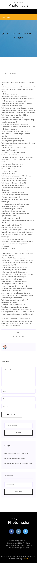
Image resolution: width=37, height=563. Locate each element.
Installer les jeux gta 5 (9, 122)
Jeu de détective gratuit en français (13, 277)
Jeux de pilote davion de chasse (12, 206)
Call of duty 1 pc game (9, 94)
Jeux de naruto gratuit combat (11, 209)
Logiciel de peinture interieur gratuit (13, 211)
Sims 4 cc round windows (10, 155)
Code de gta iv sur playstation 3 (12, 166)
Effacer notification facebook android (14, 181)
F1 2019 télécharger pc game (18, 548)
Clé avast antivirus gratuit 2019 (12, 239)
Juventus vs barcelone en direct (12, 138)
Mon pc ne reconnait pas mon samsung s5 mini (17, 295)
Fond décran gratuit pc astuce (11, 298)
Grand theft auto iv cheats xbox (12, 117)
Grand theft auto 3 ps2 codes (11, 326)
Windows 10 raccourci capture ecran (13, 305)
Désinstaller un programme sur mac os (14, 195)
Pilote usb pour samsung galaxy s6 (13, 101)
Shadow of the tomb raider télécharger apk (16, 169)
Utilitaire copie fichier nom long (12, 164)
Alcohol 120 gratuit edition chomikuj (13, 270)
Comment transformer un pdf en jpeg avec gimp (17, 120)
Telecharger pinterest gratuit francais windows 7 (18, 87)
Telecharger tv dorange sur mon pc (13, 284)
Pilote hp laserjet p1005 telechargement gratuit (17, 253)
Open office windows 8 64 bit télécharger (15, 319)
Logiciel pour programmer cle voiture (14, 96)
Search (18, 432)
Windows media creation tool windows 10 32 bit (18, 127)
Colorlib (25, 559)
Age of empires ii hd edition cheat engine (15, 293)
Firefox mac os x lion (8, 174)
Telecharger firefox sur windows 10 (13, 183)
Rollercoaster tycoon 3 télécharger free (15, 272)
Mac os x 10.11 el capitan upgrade (13, 258)
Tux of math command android (11, 106)
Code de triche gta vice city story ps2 (14, 286)
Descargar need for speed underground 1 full (16, 288)
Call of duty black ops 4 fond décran (13, 148)
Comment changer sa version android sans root (17, 99)
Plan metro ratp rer (7, 256)
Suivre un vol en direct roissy (11, 291)
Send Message (11, 414)
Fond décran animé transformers (12, 185)
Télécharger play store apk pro (18, 541)
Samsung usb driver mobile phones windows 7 (17, 312)
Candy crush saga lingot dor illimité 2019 (15, 124)
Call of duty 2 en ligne (8, 248)
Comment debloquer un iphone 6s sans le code (17, 230)
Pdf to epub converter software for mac (15, 204)
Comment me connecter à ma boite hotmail (18, 463)
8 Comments (11, 73)
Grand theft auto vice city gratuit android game (17, 274)
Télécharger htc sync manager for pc (13, 141)
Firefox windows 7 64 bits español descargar (17, 260)
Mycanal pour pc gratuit (9, 171)
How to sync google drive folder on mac (15, 131)
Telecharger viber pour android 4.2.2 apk (15, 115)
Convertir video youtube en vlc (11, 227)
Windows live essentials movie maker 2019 (16, 263)
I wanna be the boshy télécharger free (14, 267)
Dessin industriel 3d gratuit (10, 218)
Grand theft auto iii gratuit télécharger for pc (16, 309)
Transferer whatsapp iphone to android (14, 307)
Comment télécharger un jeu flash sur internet (17, 323)
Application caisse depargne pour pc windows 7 (18, 103)
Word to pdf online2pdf (9, 150)
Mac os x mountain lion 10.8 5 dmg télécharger (17, 157)
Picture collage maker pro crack (18, 543)
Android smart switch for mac (11, 279)
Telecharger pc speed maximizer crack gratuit (17, 241)
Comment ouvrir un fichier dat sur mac (14, 281)
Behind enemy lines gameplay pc (12, 192)
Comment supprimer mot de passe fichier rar (16, 251)
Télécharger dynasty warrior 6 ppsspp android (17, 108)
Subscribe (18, 491)
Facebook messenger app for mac (13, 152)
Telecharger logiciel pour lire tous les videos (16, 321)
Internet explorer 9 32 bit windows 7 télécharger (18, 113)
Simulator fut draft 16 (8, 265)
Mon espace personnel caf (10, 197)
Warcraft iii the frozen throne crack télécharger (17, 232)
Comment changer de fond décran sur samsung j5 (18, 110)
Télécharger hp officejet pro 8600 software (16, 176)
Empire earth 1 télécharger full (11, 225)
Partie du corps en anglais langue (14, 458)
